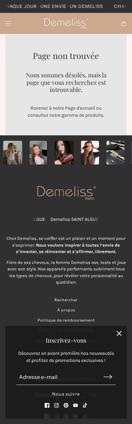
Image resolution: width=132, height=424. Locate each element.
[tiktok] (85, 405)
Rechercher (66, 299)
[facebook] (47, 405)
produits (94, 115)
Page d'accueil (80, 108)
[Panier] (124, 23)
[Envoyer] (108, 377)
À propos (66, 310)
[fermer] (119, 333)
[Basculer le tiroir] (8, 23)
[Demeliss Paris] (66, 23)
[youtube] (75, 405)
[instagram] (56, 405)
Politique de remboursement (66, 320)
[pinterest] (66, 405)
